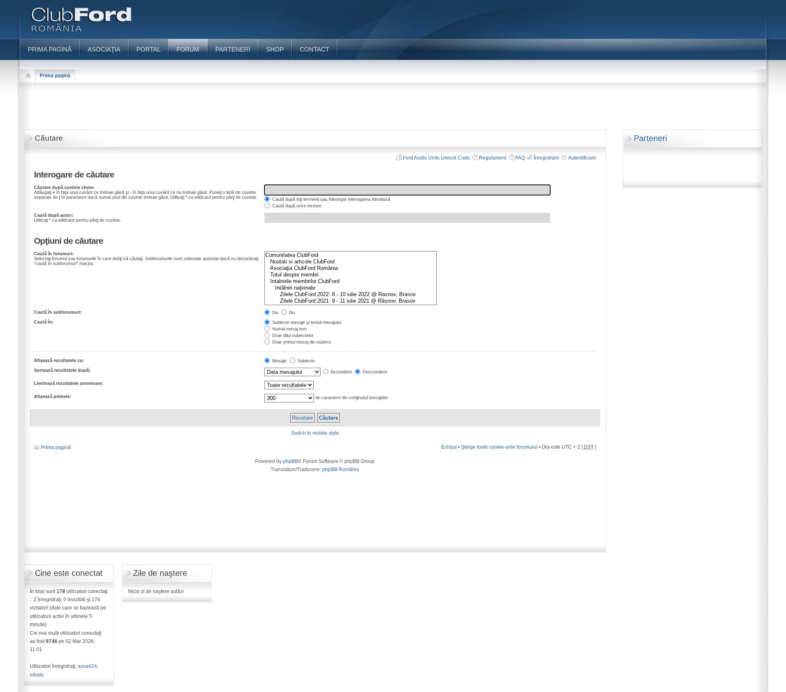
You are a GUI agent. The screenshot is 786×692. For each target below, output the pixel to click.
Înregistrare (546, 158)
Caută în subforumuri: (58, 312)
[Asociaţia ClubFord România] (350, 268)
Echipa (449, 447)
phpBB (290, 461)
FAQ (520, 158)
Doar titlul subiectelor (292, 335)
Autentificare (582, 158)
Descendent (374, 371)
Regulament (492, 158)
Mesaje (279, 360)
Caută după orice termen (296, 205)
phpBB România (340, 469)
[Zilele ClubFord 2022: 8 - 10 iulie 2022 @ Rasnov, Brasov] (350, 294)
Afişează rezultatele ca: (59, 360)
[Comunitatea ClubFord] (350, 255)
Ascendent (341, 371)
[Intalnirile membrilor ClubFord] (350, 281)
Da (274, 312)
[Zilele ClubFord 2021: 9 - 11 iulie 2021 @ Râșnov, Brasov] (350, 301)
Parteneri (650, 138)
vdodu (37, 675)
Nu (291, 312)
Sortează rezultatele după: (62, 370)
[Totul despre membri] (350, 275)
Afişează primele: (52, 396)
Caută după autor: (53, 215)
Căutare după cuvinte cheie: (64, 187)
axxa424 (87, 666)
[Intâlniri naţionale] (350, 288)
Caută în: (44, 321)
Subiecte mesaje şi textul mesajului (306, 322)
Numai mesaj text (289, 328)
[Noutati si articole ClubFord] (350, 261)
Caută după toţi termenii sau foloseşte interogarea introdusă (330, 199)
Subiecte (305, 360)
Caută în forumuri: (54, 253)
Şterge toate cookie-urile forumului (499, 447)
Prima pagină (55, 76)
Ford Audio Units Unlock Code (436, 158)
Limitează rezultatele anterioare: (68, 383)
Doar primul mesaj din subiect (301, 341)
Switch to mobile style (315, 433)
